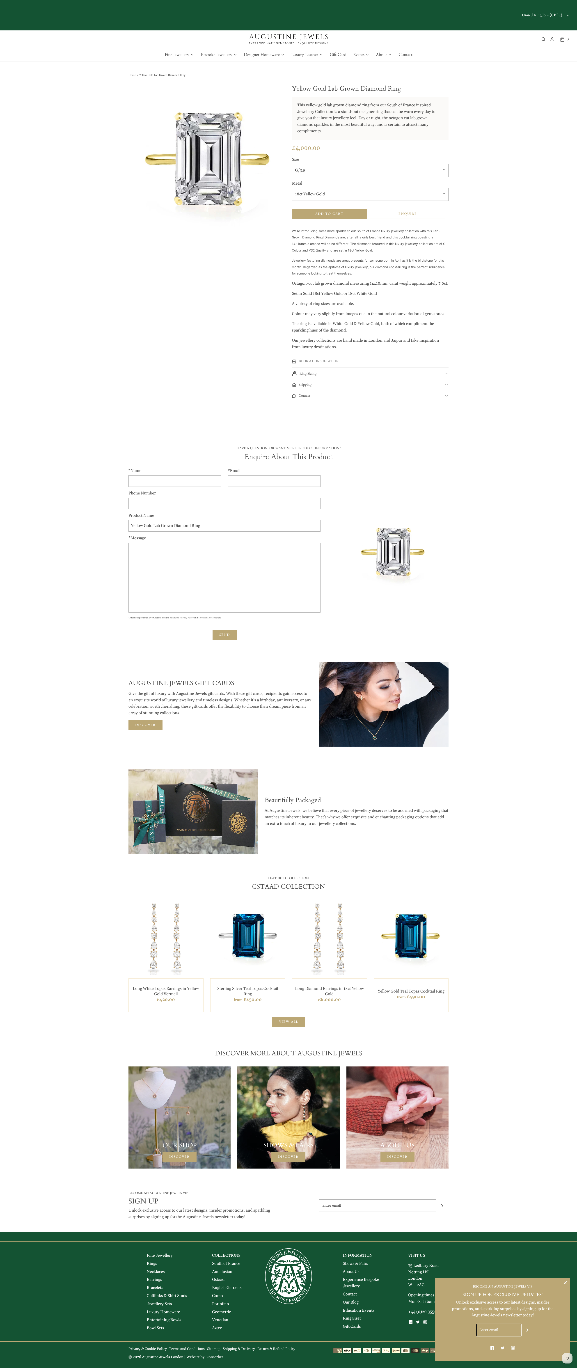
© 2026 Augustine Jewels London (155, 1357)
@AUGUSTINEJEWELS (317, 15)
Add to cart (329, 214)
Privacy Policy (187, 617)
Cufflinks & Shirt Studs (167, 1295)
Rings (152, 1263)
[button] (370, 373)
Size (295, 159)
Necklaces (156, 1271)
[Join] (442, 1205)
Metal (297, 183)
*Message (137, 538)
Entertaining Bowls (164, 1319)
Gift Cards (352, 1326)
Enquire (407, 214)
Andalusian (222, 1271)
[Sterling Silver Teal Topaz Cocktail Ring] (247, 937)
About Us (351, 1271)
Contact (405, 54)
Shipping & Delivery (239, 1349)
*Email (234, 470)
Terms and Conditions (187, 1349)
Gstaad (218, 1279)
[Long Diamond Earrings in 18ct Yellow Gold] (329, 937)
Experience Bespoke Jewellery (361, 1283)
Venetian (220, 1319)
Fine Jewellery (160, 1255)
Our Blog (351, 1302)
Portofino (220, 1303)
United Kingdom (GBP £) (542, 15)
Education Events (358, 1310)
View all (288, 1022)
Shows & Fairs (355, 1263)
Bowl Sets (155, 1328)
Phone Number (142, 493)
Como (217, 1295)
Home (132, 75)
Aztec (217, 1328)
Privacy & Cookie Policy (147, 1349)
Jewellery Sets (159, 1303)
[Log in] (552, 39)
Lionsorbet (214, 1357)
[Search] (543, 39)
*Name (134, 470)
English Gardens (227, 1287)
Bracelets (155, 1287)
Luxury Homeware (163, 1312)
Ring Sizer (352, 1318)
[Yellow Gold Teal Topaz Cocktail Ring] (411, 937)
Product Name (141, 515)
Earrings (154, 1279)
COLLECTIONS (226, 1255)
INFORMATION (358, 1255)
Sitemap (213, 1349)
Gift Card (338, 54)
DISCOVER (145, 725)
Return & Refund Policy (276, 1349)
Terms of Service (206, 617)
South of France (226, 1263)
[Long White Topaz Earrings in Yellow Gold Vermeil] (166, 937)
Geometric (221, 1312)
